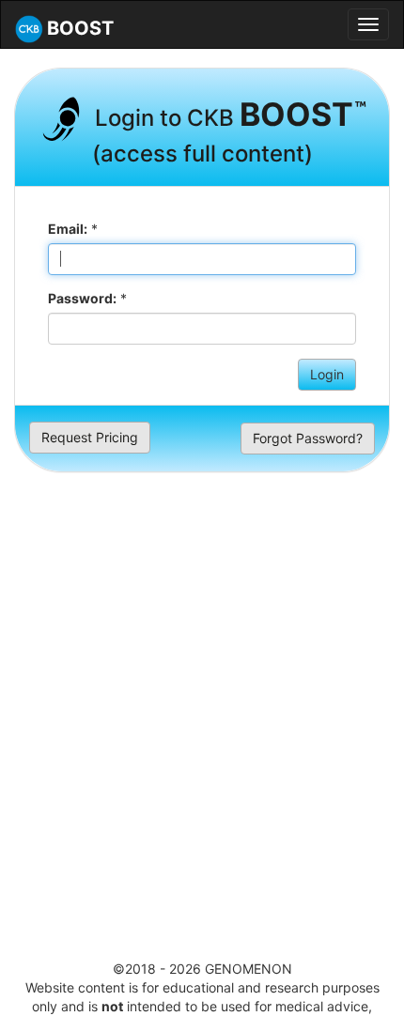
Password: (82, 298)
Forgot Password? (308, 438)
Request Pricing (89, 437)
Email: (67, 229)
